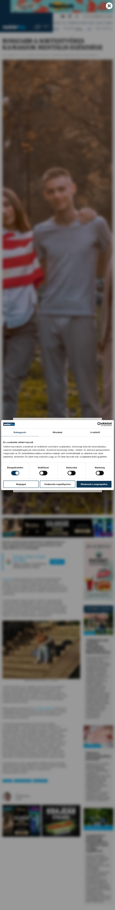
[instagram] (76, 16)
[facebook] (70, 16)
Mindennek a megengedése (94, 484)
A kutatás (7, 579)
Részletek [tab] (57, 432)
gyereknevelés (40, 781)
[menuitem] (57, 23)
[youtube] (63, 16)
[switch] (43, 473)
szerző (17, 793)
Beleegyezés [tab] (20, 432)
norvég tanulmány (44, 708)
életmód (7, 781)
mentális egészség (23, 781)
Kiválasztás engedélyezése (57, 484)
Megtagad (21, 484)
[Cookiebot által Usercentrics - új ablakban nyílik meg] (99, 424)
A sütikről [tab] (95, 432)
